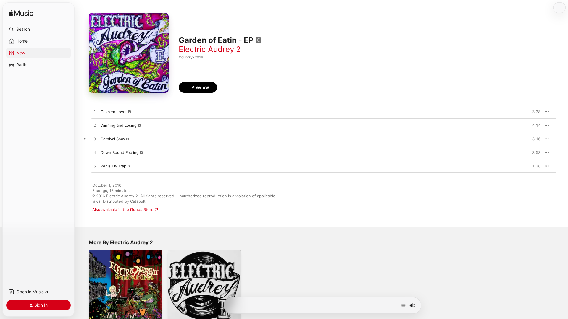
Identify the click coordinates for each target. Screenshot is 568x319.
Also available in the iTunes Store (123, 209)
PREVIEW (533, 111)
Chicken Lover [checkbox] (114, 111)
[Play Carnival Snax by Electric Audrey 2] (95, 139)
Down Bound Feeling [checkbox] (120, 152)
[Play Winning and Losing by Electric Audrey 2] (95, 125)
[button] (38, 29)
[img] (21, 13)
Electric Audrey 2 (210, 49)
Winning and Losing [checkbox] (119, 125)
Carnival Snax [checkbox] (113, 138)
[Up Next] (403, 305)
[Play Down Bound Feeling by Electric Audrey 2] (95, 152)
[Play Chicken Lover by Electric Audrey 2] (95, 112)
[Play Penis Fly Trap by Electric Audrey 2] (95, 166)
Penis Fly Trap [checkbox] (113, 166)
